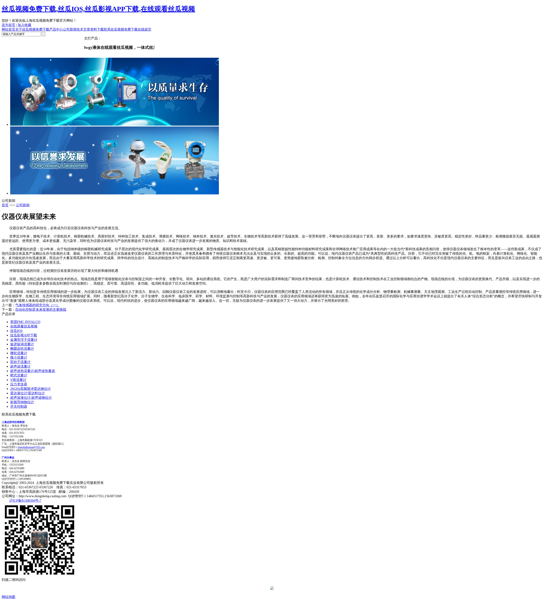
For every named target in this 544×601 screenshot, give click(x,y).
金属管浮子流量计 (23, 339)
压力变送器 (18, 384)
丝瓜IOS (16, 331)
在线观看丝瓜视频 (23, 326)
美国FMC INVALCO (25, 322)
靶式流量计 (18, 375)
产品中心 (56, 29)
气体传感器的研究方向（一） (37, 305)
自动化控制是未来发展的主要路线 (40, 309)
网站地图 (8, 597)
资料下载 (97, 29)
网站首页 (8, 29)
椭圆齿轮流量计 (22, 348)
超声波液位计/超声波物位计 (31, 397)
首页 (5, 205)
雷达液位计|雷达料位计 (27, 393)
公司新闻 (69, 29)
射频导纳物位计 (22, 402)
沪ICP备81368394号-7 (25, 500)
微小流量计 (18, 357)
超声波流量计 (20, 366)
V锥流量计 (18, 380)
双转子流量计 (20, 362)
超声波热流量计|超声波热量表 (32, 371)
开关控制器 (18, 406)
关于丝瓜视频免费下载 (32, 29)
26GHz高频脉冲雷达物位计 (30, 388)
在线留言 (144, 29)
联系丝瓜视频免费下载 (121, 29)
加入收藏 (24, 25)
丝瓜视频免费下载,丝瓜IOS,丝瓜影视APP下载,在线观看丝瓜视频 (98, 9)
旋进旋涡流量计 (22, 344)
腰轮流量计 (18, 353)
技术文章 (83, 29)
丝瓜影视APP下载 (23, 335)
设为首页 (8, 25)
